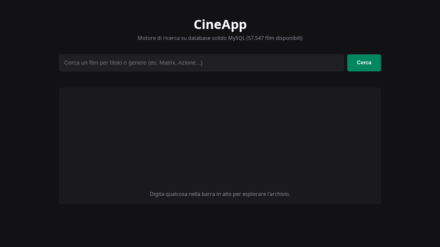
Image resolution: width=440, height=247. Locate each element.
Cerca (364, 62)
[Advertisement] (220, 142)
